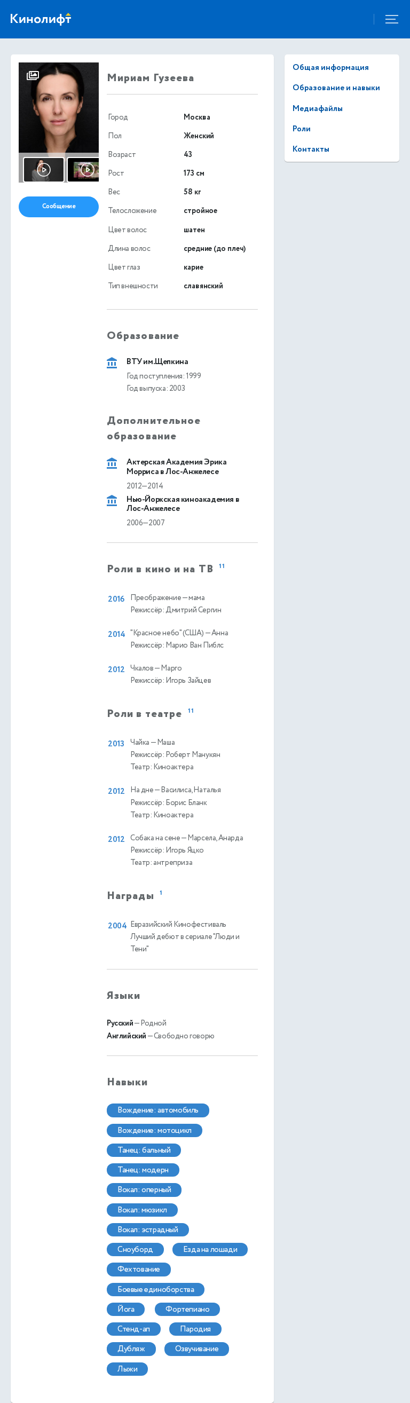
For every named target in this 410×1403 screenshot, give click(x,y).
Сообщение (59, 206)
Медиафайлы (318, 108)
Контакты (311, 149)
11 (222, 567)
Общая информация (331, 67)
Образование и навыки (336, 87)
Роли (302, 129)
